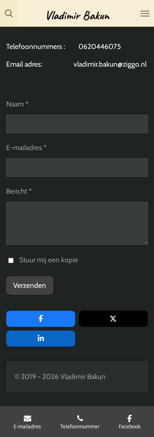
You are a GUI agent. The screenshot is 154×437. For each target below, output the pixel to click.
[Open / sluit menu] (145, 13)
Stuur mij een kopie (48, 259)
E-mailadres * (26, 147)
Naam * (17, 103)
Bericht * (19, 191)
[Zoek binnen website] (9, 13)
